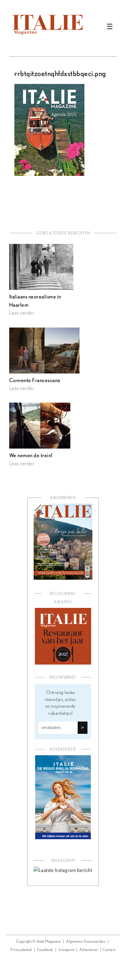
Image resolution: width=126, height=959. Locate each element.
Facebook (45, 950)
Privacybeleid (21, 950)
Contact (109, 950)
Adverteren (89, 950)
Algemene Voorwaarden (85, 942)
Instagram (67, 950)
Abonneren (63, 498)
